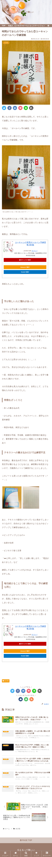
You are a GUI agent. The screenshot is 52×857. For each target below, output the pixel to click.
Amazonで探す (25, 267)
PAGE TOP (27, 840)
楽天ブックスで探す (25, 260)
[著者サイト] (21, 699)
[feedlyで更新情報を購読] (26, 699)
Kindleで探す (25, 272)
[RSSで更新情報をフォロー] (31, 699)
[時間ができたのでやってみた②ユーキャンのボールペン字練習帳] (15, 108)
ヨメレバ (34, 251)
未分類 (6, 681)
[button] (47, 455)
